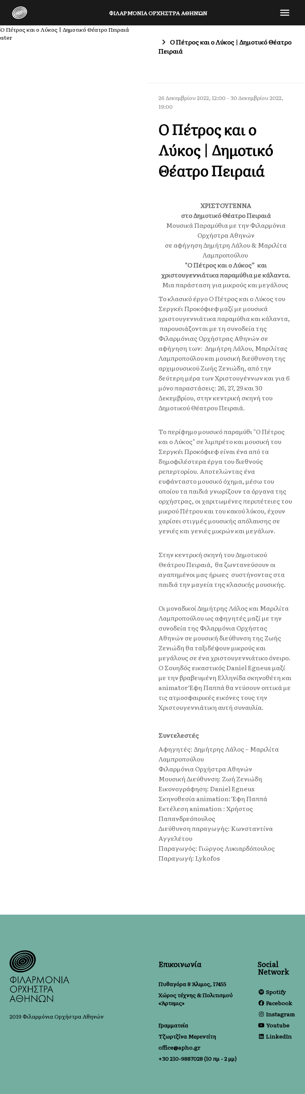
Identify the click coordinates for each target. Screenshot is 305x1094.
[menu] (284, 12)
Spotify (276, 992)
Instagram (280, 1014)
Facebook (279, 1003)
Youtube (278, 1025)
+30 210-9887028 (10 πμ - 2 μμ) (197, 1058)
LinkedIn (279, 1036)
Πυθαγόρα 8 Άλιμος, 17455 (192, 984)
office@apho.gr (179, 1047)
